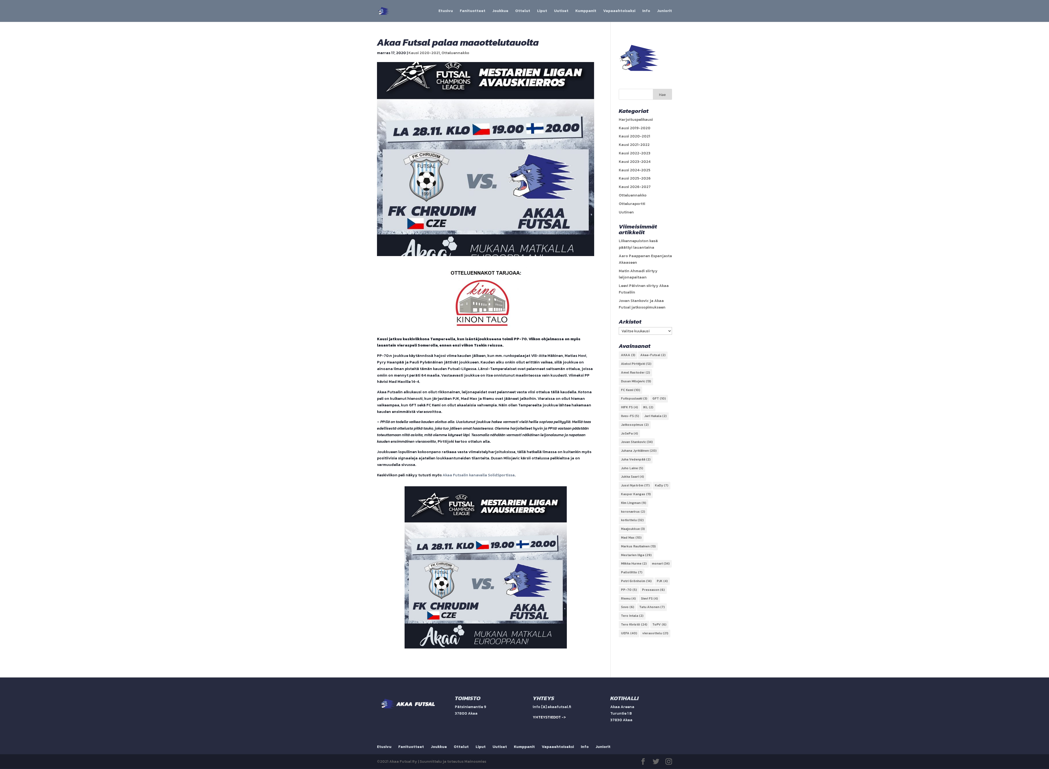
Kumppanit (585, 11)
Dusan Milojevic (636, 381)
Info (646, 11)
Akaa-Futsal (652, 355)
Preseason (653, 589)
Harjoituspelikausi (636, 119)
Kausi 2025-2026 (635, 178)
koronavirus (633, 511)
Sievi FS (649, 598)
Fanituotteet (472, 11)
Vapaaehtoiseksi (619, 11)
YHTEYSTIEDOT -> (549, 717)
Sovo (627, 606)
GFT (659, 398)
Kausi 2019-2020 (634, 128)
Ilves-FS (630, 415)
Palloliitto (631, 572)
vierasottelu (655, 633)
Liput (542, 11)
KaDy (661, 485)
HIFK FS (629, 407)
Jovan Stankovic (637, 441)
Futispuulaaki (634, 398)
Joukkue (500, 11)
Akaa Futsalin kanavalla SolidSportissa (479, 475)
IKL (648, 407)
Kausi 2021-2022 (634, 145)
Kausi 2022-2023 (634, 153)
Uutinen (626, 212)
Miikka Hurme (634, 563)
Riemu (628, 598)
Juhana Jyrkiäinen (638, 450)
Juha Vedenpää (635, 459)
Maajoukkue (633, 528)
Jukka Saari (632, 476)
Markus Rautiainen (638, 546)
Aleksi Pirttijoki (636, 363)
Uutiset (561, 11)
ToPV (659, 624)
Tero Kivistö (634, 624)
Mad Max (631, 537)
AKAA (628, 355)
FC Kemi (630, 390)
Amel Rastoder (635, 372)
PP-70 (629, 589)
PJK (662, 581)
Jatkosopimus (635, 424)
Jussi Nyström (635, 485)
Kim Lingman (633, 502)
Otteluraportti (632, 204)
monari (661, 563)
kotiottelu (632, 520)
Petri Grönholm (636, 581)
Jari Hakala (655, 415)
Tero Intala (632, 615)
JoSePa (629, 433)
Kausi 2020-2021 (424, 53)
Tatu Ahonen (652, 606)
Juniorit (664, 11)
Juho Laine (632, 468)
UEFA (629, 633)
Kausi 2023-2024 (634, 162)
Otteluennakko (455, 53)
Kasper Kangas (636, 494)
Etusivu (445, 11)
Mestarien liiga (636, 555)
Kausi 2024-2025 (634, 170)
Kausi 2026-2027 (635, 187)
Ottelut (522, 11)
